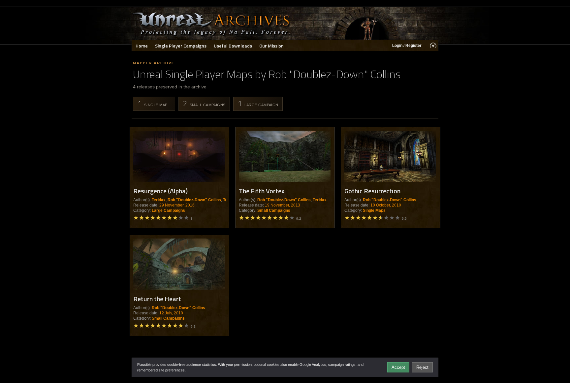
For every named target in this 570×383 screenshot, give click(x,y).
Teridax (159, 200)
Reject (422, 367)
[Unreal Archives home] (212, 23)
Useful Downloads (233, 45)
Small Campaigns (273, 210)
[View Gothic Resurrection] (390, 156)
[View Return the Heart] (179, 264)
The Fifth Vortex (261, 191)
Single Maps (374, 210)
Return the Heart (157, 299)
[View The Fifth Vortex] (285, 156)
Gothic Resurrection (372, 191)
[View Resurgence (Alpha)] (179, 156)
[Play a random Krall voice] (369, 23)
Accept (398, 367)
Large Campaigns (168, 210)
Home (142, 45)
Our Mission (271, 45)
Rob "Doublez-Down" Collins (194, 200)
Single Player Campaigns (180, 45)
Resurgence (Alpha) (160, 191)
